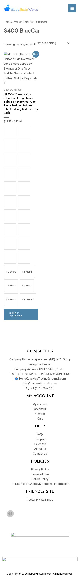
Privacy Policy (40, 469)
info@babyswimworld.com (40, 383)
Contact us (40, 453)
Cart (40, 418)
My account (40, 404)
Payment (40, 444)
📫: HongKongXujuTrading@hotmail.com (40, 378)
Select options (15, 314)
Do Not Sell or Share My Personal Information (40, 484)
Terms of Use (40, 474)
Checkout (40, 409)
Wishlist (40, 413)
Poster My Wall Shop (40, 499)
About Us (40, 448)
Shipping (40, 439)
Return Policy (40, 479)
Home (7, 22)
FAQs (40, 434)
